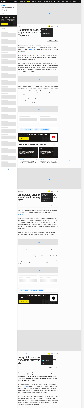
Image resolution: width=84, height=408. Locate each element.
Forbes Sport (21, 159)
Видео (50, 1)
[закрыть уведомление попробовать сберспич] (52, 30)
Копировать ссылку (53, 40)
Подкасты (46, 1)
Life (54, 1)
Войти (74, 1)
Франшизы (40, 1)
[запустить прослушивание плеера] (52, 26)
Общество (42, 159)
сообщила (32, 49)
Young (67, 1)
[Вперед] (60, 119)
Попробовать (44, 35)
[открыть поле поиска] (79, 2)
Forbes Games (24, 1)
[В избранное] (36, 159)
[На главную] (3, 1)
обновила (24, 386)
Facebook (20, 214)
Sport (63, 1)
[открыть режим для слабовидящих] (49, 26)
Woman (58, 1)
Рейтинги (34, 1)
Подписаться (24, 138)
